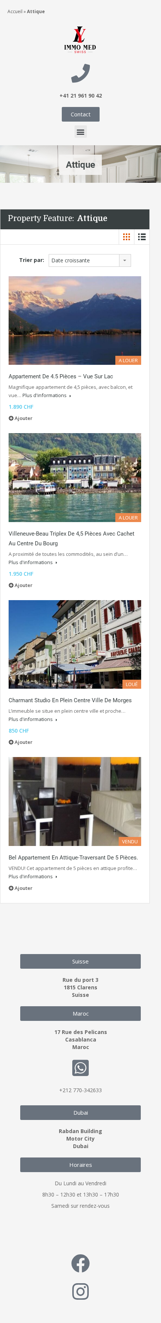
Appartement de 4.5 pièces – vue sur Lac (61, 376)
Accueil (14, 11)
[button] (81, 131)
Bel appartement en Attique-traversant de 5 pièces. (73, 857)
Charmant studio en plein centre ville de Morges (70, 700)
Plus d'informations (45, 395)
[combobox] (90, 260)
